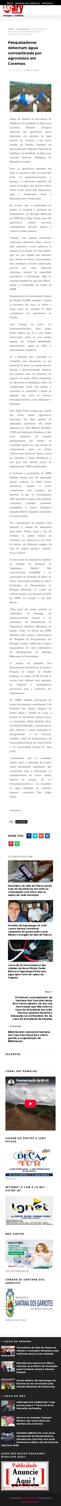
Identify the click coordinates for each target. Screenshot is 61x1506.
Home (11, 29)
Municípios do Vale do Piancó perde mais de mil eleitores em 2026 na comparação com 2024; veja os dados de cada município (30, 890)
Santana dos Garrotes (27, 3)
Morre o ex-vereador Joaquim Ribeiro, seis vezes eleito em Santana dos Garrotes (34, 1420)
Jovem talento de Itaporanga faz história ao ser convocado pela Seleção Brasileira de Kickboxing (36, 1383)
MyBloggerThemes (30, 1501)
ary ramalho (22, 29)
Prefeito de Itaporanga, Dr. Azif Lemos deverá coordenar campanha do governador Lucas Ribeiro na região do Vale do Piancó (29, 930)
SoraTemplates (28, 1498)
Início (10, 3)
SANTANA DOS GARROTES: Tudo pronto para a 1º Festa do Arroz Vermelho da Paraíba (35, 1405)
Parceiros (47, 3)
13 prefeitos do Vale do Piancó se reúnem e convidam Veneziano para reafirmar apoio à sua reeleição (37, 1350)
